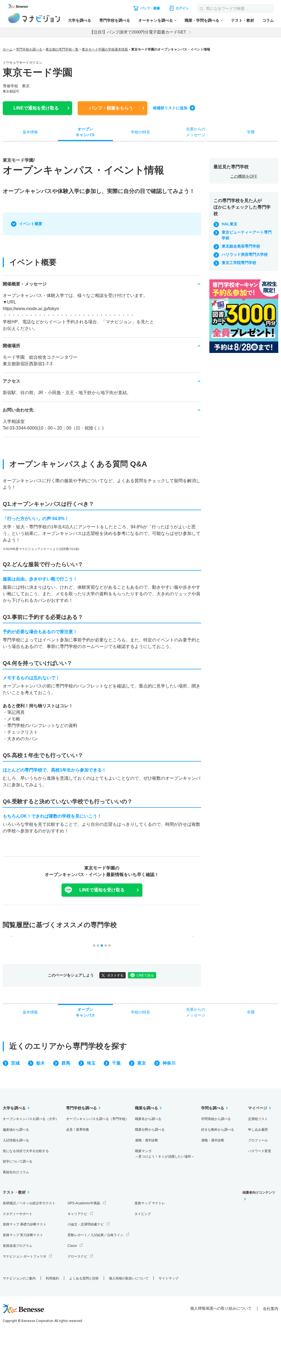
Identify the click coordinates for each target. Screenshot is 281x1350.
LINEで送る (145, 975)
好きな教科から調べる (217, 1130)
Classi (72, 1246)
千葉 (116, 1063)
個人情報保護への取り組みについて (221, 1308)
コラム (268, 20)
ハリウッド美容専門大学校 (245, 254)
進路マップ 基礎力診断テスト (24, 1224)
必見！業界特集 (77, 1130)
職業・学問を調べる (202, 20)
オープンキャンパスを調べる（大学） (31, 1119)
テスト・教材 (242, 20)
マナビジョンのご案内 (19, 1278)
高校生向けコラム (16, 1172)
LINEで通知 (36, 108)
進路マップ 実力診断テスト (23, 1235)
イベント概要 (30, 223)
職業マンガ (164, 1154)
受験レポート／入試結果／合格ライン (95, 1235)
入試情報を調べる (16, 1140)
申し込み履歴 (258, 1130)
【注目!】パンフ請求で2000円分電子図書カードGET (137, 32)
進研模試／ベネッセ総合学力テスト (29, 1203)
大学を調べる (79, 20)
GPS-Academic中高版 (84, 1203)
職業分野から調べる (150, 1130)
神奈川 (169, 1063)
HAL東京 (229, 224)
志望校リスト (258, 1119)
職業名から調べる (148, 1119)
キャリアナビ (77, 1214)
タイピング (142, 1214)
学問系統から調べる (216, 1119)
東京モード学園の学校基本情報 (105, 49)
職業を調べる (146, 1108)
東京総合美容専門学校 (241, 246)
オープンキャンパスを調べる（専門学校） (97, 1119)
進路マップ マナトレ (149, 1203)
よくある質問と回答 (84, 1278)
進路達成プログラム (17, 1246)
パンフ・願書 (111, 108)
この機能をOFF (243, 176)
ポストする (115, 975)
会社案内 (270, 1308)
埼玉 (91, 1063)
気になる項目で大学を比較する (26, 1151)
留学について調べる (17, 1161)
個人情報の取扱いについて (128, 1278)
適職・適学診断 (146, 1140)
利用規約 (52, 1278)
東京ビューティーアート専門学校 (247, 235)
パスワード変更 (259, 1151)
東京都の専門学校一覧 (62, 49)
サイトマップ (168, 1278)
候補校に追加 (170, 108)
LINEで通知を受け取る (102, 890)
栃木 (40, 1063)
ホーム (8, 49)
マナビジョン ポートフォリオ (24, 1256)
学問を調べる (212, 1108)
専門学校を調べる (114, 20)
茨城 (15, 1063)
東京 (141, 1063)
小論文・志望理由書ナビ (86, 1224)
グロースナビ (77, 1256)
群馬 (65, 1063)
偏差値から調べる (16, 1130)
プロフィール (258, 1140)
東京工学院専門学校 (239, 262)
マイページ (257, 1108)
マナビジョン (34, 18)
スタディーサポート (17, 1214)
